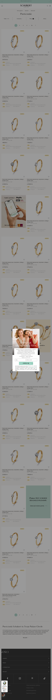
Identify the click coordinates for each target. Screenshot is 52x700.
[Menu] (7, 681)
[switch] (4, 691)
